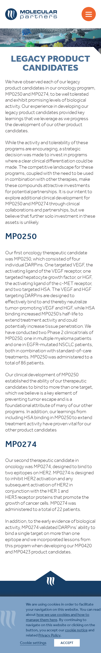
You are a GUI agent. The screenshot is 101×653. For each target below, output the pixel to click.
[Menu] (89, 14)
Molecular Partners (31, 14)
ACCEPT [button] (67, 643)
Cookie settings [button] (33, 642)
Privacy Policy (49, 635)
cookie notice (76, 630)
